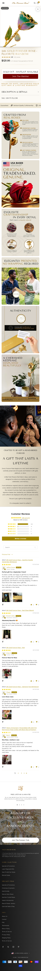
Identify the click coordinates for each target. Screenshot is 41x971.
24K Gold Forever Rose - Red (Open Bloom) (20, 610)
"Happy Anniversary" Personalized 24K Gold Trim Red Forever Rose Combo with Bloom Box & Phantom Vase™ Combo (19, 729)
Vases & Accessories (8, 900)
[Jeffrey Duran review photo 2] (17, 597)
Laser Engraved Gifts (8, 869)
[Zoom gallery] (38, 9)
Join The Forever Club (20, 840)
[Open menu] (3, 3)
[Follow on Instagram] (13, 947)
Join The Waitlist (20, 76)
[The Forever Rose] (20, 3)
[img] (6, 564)
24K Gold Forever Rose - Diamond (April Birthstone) (22, 686)
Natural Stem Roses (7, 894)
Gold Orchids (5, 891)
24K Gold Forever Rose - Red (15, 647)
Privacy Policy (6, 934)
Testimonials (5, 925)
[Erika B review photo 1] (7, 673)
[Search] (35, 3)
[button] (12, 524)
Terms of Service (7, 931)
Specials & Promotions (8, 866)
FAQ (3, 922)
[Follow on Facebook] (3, 947)
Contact (4, 919)
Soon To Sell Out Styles (8, 872)
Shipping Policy (6, 937)
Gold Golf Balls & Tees (8, 906)
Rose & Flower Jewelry (8, 903)
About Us (4, 916)
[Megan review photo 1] (7, 714)
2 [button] (18, 773)
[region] (20, 793)
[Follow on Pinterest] (19, 947)
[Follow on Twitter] (8, 947)
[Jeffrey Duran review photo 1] (7, 597)
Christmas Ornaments (8, 888)
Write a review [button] (20, 538)
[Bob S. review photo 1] (7, 759)
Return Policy (6, 928)
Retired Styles (6, 875)
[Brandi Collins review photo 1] (7, 634)
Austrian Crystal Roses (8, 897)
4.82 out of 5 (26, 518)
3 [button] (21, 773)
